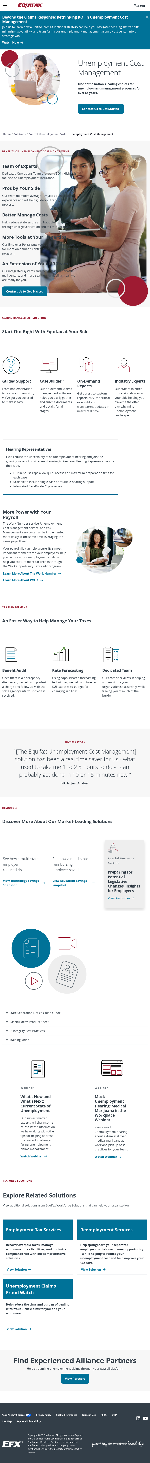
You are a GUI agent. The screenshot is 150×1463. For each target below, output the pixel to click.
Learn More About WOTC (21, 580)
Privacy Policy (43, 1415)
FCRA (103, 1415)
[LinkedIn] (138, 1418)
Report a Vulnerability (29, 1421)
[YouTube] (145, 1418)
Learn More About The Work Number (30, 573)
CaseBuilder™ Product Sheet (29, 1022)
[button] (140, 5)
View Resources (119, 898)
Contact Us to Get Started (101, 109)
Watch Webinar (31, 1156)
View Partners (75, 1379)
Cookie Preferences (66, 1415)
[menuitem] (140, 5)
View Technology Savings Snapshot (21, 883)
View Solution (17, 1269)
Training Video (19, 1040)
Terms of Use (89, 1415)
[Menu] (6, 5)
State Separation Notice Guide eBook (35, 1013)
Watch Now (10, 42)
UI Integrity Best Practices (27, 1031)
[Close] (147, 17)
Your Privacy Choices (13, 1415)
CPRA (114, 1415)
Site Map (7, 1421)
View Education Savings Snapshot (69, 883)
